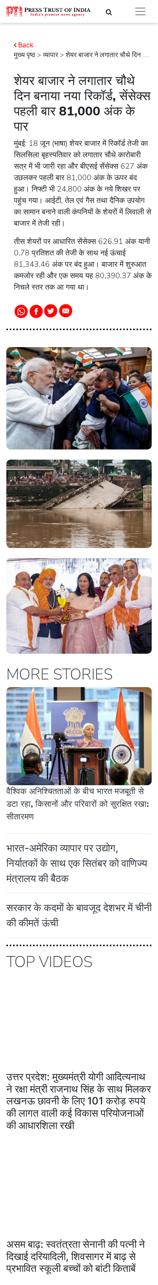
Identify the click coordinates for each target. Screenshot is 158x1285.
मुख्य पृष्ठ (24, 55)
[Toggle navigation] (140, 11)
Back (26, 45)
